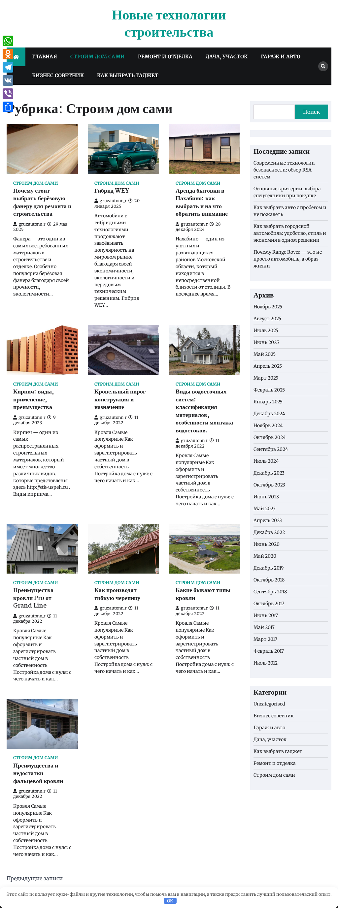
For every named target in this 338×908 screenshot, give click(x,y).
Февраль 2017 (269, 651)
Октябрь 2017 (269, 604)
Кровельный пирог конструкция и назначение (120, 399)
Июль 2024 (266, 461)
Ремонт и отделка (165, 56)
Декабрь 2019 (269, 568)
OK (170, 901)
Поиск (311, 112)
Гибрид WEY (111, 191)
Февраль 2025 (269, 390)
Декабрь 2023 (269, 473)
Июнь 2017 (266, 615)
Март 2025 (266, 378)
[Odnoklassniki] (8, 54)
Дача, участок (227, 56)
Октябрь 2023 (269, 485)
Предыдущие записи (35, 878)
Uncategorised (269, 704)
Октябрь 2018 (269, 580)
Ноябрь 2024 (268, 425)
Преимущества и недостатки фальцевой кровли (38, 773)
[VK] (8, 80)
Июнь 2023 (266, 497)
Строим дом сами (97, 56)
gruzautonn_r (32, 224)
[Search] (323, 66)
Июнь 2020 (267, 544)
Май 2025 (265, 354)
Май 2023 (265, 509)
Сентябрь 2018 (270, 592)
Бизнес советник (58, 75)
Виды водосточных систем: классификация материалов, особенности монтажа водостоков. (204, 411)
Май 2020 (265, 556)
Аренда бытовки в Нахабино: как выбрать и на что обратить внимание (202, 202)
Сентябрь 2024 (271, 449)
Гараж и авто (280, 56)
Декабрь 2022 (269, 532)
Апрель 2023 (268, 520)
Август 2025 (267, 319)
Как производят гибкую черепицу (117, 594)
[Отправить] (8, 106)
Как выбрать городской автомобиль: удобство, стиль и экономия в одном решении (290, 233)
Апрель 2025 (268, 366)
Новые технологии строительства (169, 24)
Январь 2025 (268, 402)
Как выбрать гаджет (127, 75)
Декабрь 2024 (269, 414)
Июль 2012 (266, 663)
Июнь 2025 (266, 342)
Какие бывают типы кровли (203, 594)
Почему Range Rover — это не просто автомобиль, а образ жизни (288, 259)
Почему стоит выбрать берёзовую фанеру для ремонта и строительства (42, 202)
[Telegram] (8, 67)
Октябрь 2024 (270, 437)
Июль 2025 (266, 330)
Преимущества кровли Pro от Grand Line (33, 598)
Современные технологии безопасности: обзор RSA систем (284, 170)
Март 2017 (265, 639)
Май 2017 (264, 627)
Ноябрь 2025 (268, 307)
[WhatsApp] (8, 40)
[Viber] (8, 93)
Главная (44, 56)
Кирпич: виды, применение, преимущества (33, 399)
